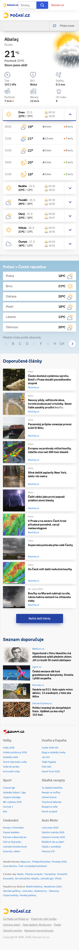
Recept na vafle (50, 807)
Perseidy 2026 (59, 861)
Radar (57, 924)
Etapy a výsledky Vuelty (53, 752)
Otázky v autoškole (51, 846)
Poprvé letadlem (11, 832)
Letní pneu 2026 (50, 827)
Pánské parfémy (28, 895)
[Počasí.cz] (16, 15)
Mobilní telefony (34, 886)
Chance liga (9, 788)
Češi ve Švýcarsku (12, 842)
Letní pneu (27, 891)
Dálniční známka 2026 (53, 832)
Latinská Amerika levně (15, 846)
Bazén (20, 874)
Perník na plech (49, 811)
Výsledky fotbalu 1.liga (14, 792)
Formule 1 (8, 807)
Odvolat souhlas (12, 930)
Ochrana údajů (11, 924)
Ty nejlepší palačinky (52, 788)
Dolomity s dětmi (11, 851)
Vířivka (58, 878)
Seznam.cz (57, 5)
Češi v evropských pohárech (33, 866)
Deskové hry (40, 891)
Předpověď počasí (41, 861)
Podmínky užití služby (44, 918)
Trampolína (50, 874)
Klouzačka (8, 878)
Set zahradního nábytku (27, 878)
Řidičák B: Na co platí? (53, 842)
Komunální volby (11, 771)
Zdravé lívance (49, 797)
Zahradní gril (46, 878)
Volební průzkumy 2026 (15, 752)
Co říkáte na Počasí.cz (16, 918)
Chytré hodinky (10, 895)
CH (62, 344)
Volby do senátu (11, 766)
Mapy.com (25, 861)
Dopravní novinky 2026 (53, 837)
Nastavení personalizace (38, 930)
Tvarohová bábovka (51, 802)
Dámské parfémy (11, 891)
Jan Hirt (46, 757)
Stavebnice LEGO (53, 886)
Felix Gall (46, 766)
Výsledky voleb (10, 757)
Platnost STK (48, 851)
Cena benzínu (10, 866)
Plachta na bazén (34, 874)
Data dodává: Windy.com (37, 924)
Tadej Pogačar (49, 762)
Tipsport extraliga (12, 797)
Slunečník (62, 874)
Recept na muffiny (51, 792)
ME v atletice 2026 (12, 802)
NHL (5, 811)
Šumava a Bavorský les (14, 837)
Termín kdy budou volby (15, 762)
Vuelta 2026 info (50, 747)
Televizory (54, 891)
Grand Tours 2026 (51, 771)
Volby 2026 (8, 747)
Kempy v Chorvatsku (13, 827)
